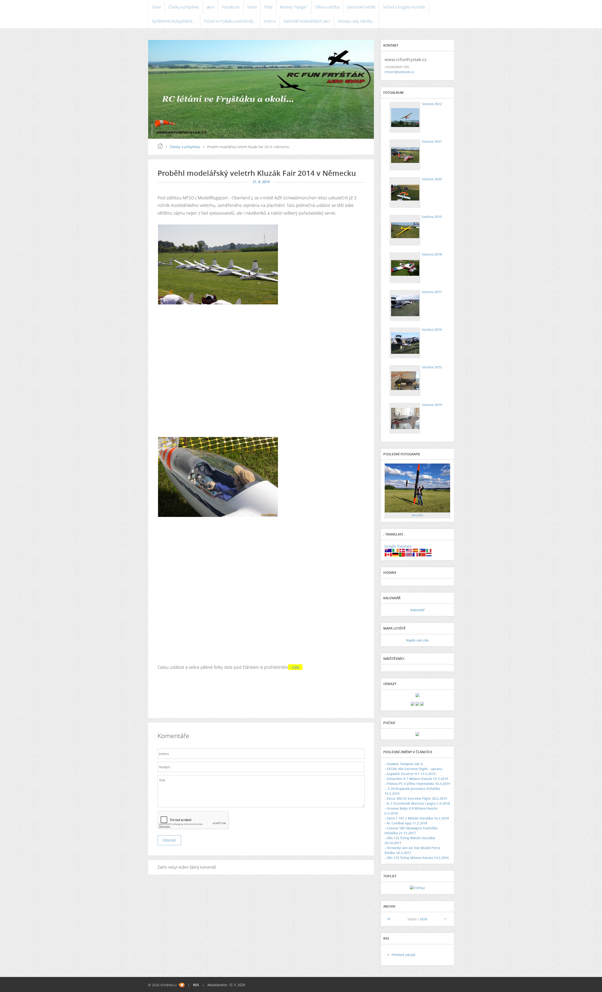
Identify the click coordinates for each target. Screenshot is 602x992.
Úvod (156, 7)
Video (252, 7)
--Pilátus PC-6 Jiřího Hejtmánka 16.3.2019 (417, 783)
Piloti (268, 7)
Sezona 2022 (432, 104)
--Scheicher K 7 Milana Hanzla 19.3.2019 (416, 778)
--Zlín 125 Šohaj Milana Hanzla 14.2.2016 (416, 857)
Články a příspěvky (183, 7)
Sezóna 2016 (432, 329)
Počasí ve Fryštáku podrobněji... (230, 21)
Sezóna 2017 (432, 292)
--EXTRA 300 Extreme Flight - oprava (413, 769)
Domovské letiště (361, 7)
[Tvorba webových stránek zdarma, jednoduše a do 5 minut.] (182, 985)
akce (210, 7)
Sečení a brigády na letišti (404, 7)
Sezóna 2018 (432, 254)
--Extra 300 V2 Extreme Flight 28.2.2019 (415, 798)
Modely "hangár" (294, 7)
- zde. (295, 667)
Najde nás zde (417, 640)
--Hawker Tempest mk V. (403, 764)
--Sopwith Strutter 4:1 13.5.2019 (410, 774)
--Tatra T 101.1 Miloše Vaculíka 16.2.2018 (416, 818)
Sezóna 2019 (432, 216)
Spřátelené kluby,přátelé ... (174, 21)
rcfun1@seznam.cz (399, 72)
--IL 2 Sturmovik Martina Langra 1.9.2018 (417, 803)
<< (390, 919)
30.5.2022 (417, 515)
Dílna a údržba (327, 7)
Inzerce (270, 21)
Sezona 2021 (432, 141)
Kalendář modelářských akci (307, 21)
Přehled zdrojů (403, 955)
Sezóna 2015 (432, 367)
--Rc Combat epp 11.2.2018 (405, 823)
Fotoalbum (231, 7)
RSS (196, 985)
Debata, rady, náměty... (356, 21)
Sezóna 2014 (432, 404)
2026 (423, 919)
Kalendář (417, 610)
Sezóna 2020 (432, 179)
